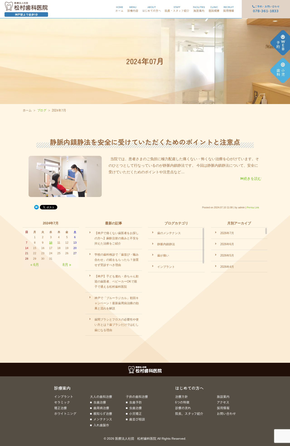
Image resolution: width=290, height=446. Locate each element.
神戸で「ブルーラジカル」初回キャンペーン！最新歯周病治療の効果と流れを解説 (116, 303)
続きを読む (252, 178)
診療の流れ (183, 408)
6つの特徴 (182, 402)
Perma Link (253, 207)
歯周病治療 (101, 408)
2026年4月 (227, 266)
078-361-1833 (266, 9)
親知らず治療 (102, 413)
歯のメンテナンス (169, 233)
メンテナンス (102, 419)
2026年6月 (227, 244)
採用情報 (223, 408)
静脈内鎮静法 (166, 244)
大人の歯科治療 (101, 397)
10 (50, 242)
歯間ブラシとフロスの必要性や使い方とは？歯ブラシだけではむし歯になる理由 (116, 325)
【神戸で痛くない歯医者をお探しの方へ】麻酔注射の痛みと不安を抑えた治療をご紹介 (116, 238)
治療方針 (181, 397)
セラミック (62, 402)
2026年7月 (227, 233)
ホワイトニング (65, 413)
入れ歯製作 (101, 425)
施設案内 (223, 397)
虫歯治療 (99, 402)
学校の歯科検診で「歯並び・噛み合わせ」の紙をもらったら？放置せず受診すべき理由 (116, 260)
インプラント (166, 266)
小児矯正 (135, 413)
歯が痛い (163, 255)
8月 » (67, 265)
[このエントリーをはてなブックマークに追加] (36, 207)
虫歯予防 (135, 402)
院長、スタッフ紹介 (189, 413)
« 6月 (34, 265)
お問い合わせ (226, 413)
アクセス (223, 402)
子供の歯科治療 (137, 397)
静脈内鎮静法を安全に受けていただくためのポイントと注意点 (145, 142)
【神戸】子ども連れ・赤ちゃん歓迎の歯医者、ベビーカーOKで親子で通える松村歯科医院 (116, 281)
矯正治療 (60, 408)
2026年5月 (227, 255)
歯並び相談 (137, 419)
